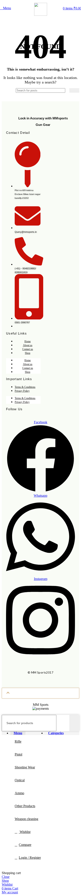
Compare (25, 845)
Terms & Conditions (25, 387)
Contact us (27, 349)
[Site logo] (40, 14)
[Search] (74, 90)
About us (27, 345)
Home (27, 341)
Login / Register (30, 857)
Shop (27, 353)
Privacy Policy (22, 390)
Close (6, 877)
